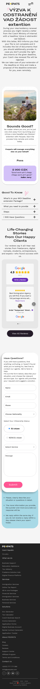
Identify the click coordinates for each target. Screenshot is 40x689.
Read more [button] (20, 301)
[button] (20, 200)
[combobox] (17, 414)
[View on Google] (20, 306)
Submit (13, 484)
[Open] (33, 414)
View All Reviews (20, 333)
